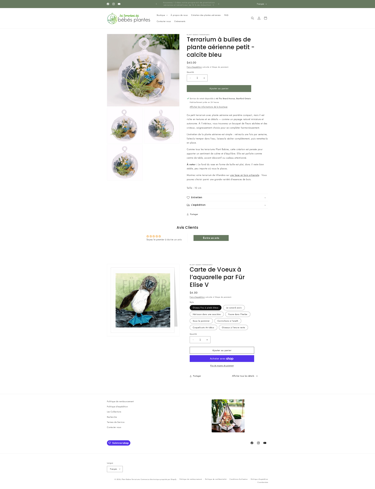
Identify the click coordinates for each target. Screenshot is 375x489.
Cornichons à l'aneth (228, 320)
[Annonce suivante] (218, 4)
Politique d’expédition (259, 479)
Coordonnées (263, 482)
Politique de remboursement (120, 401)
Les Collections (114, 411)
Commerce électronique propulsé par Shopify (159, 479)
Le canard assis (234, 307)
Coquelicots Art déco (203, 327)
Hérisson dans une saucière (207, 314)
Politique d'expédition (117, 406)
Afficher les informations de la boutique (208, 106)
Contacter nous (114, 427)
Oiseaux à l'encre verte (233, 327)
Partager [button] (194, 214)
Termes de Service (115, 421)
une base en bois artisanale (244, 175)
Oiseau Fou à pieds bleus (205, 307)
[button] (162, 15)
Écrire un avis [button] (211, 237)
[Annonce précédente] (156, 4)
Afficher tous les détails (243, 376)
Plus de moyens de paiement (222, 365)
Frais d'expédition (194, 67)
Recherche (112, 416)
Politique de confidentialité (216, 479)
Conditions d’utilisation (239, 479)
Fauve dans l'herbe (237, 314)
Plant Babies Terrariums (131, 479)
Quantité (190, 72)
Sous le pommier (201, 320)
